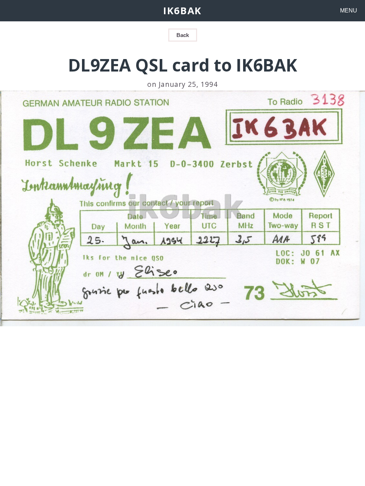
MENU (348, 10)
